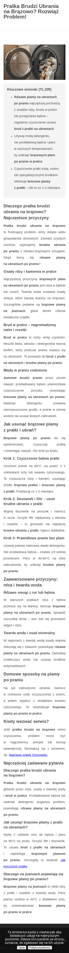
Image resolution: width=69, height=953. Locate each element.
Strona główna (14, 40)
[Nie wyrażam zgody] (64, 940)
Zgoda (21, 947)
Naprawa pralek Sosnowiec (28, 755)
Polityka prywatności (40, 947)
